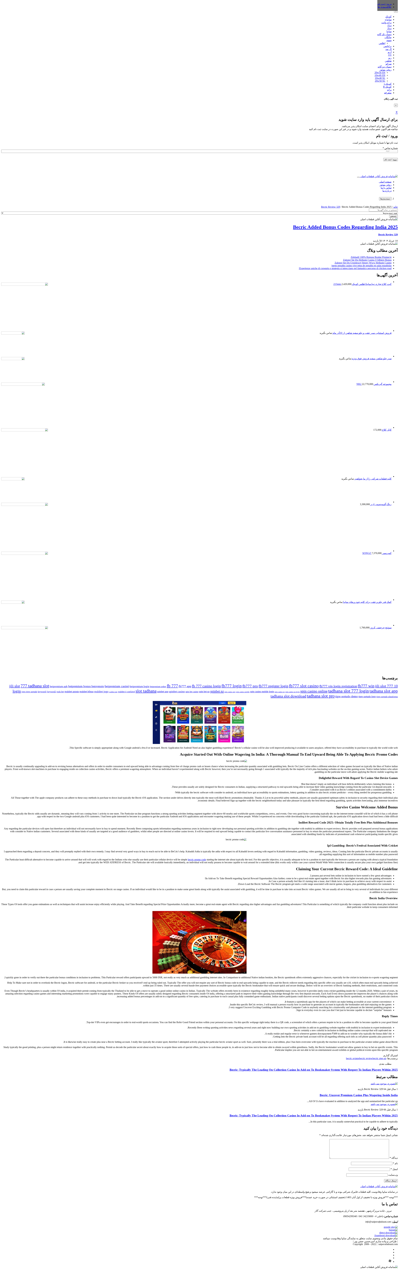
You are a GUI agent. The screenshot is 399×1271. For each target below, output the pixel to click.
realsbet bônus (86, 691)
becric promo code (197, 859)
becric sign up (379, 1058)
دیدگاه (394, 1158)
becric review (366, 1058)
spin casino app (230, 692)
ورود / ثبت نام (391, 159)
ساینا (389, 31)
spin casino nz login (292, 692)
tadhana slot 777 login (348, 690)
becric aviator (352, 1058)
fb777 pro (250, 686)
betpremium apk (59, 686)
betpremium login (139, 686)
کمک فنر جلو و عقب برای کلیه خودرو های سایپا (367, 602)
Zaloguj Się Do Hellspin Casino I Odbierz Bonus (367, 260)
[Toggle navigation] (358, 177)
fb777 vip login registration (338, 686)
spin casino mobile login (262, 691)
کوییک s (388, 84)
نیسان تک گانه (384, 34)
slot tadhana (146, 691)
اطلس (382, 43)
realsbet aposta (72, 691)
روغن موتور (386, 69)
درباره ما (387, 190)
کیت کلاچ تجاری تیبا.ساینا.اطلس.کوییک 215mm (362, 284)
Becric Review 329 (330, 207)
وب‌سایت (393, 1175)
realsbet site (113, 692)
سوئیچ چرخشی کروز (381, 627)
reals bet (60, 692)
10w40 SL (380, 78)
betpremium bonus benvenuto (86, 686)
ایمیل (394, 1169)
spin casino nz (280, 692)
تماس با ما (386, 187)
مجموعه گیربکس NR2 (374, 384)
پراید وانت (386, 22)
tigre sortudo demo (346, 696)
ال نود (388, 49)
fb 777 (172, 686)
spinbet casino (177, 691)
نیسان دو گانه (385, 66)
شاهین (388, 60)
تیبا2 (389, 28)
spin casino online (314, 691)
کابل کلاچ (386, 429)
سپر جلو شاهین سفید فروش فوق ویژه (371, 358)
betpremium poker (158, 686)
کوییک (388, 16)
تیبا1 (389, 25)
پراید (389, 89)
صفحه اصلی (385, 181)
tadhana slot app (384, 691)
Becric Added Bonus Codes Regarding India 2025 (345, 227)
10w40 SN (380, 75)
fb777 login (231, 686)
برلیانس (387, 46)
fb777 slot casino (304, 686)
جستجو (393, 216)
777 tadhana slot (35, 685)
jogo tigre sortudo (29, 692)
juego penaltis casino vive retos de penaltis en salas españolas (362, 265)
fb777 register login (273, 686)
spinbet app (162, 691)
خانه (395, 207)
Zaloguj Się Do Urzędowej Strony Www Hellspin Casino (363, 262)
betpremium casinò (117, 686)
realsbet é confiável (126, 692)
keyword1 (42, 692)
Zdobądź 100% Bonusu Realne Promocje (371, 257)
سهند (389, 40)
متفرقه (388, 92)
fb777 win (366, 686)
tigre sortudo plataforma (387, 697)
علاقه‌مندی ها (385, 7)
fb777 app (185, 686)
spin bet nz (204, 691)
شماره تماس (390, 148)
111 (390, 55)
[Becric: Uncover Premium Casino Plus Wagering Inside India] (384, 1083)
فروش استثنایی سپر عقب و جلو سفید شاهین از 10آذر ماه (362, 333)
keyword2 (51, 692)
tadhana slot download (288, 696)
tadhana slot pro (321, 695)
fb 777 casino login (206, 686)
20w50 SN (380, 72)
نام (395, 1163)
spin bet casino (191, 692)
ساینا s (388, 19)
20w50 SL (380, 81)
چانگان (388, 37)
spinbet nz (217, 691)
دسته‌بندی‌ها (385, 199)
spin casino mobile (243, 692)
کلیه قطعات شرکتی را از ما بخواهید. (373, 478)
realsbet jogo (101, 691)
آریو (390, 52)
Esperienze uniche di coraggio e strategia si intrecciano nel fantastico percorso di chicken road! (345, 268)
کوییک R (387, 86)
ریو (390, 58)
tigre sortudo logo (367, 696)
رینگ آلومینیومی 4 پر (381, 504)
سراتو (389, 63)
